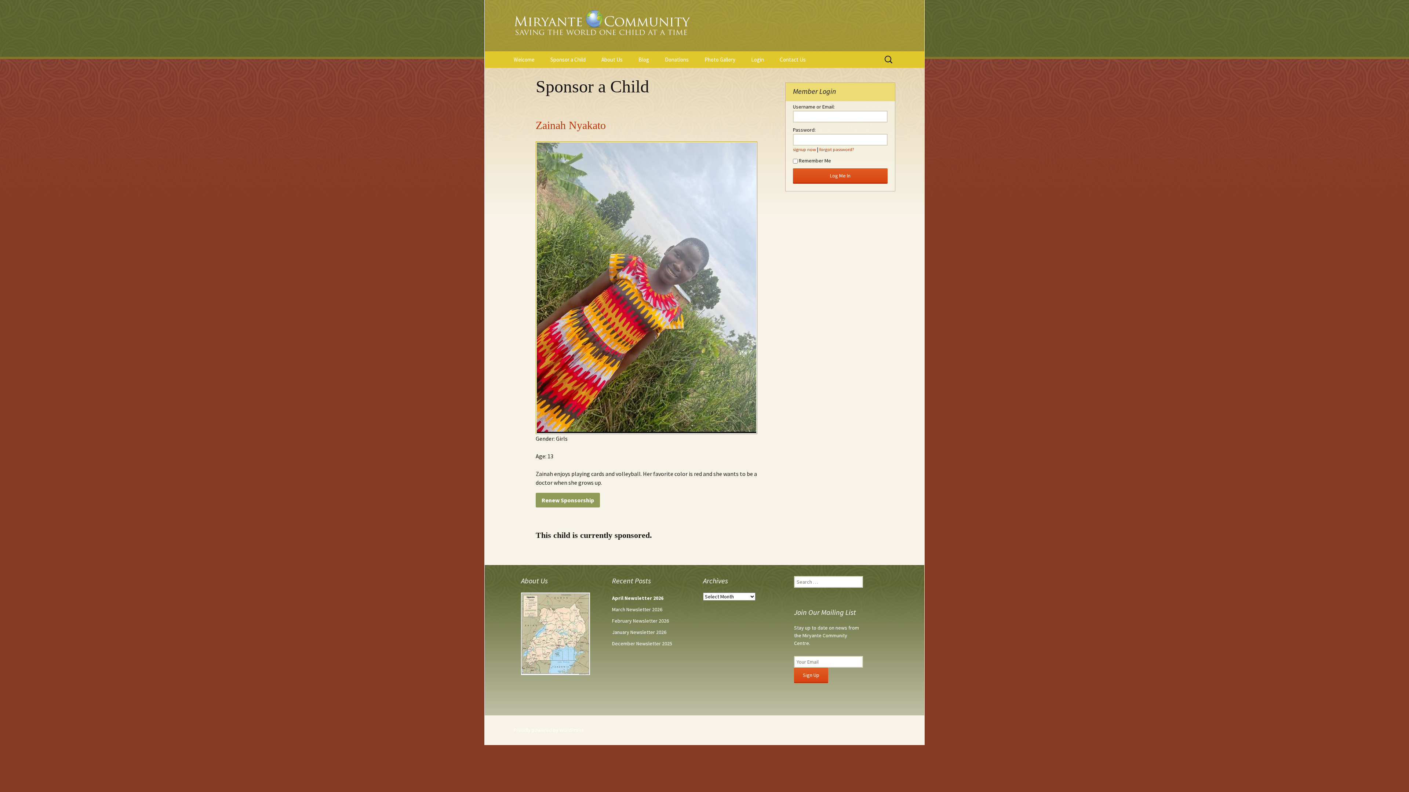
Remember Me (815, 160)
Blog (643, 59)
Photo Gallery (719, 59)
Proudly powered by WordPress (549, 730)
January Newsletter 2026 (639, 632)
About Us (612, 59)
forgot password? (836, 149)
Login (757, 59)
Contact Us (793, 59)
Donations (677, 59)
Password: (804, 129)
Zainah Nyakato (571, 125)
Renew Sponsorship (568, 500)
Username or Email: (814, 106)
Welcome (524, 59)
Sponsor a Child (568, 59)
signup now (804, 149)
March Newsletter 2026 (637, 609)
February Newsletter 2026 (640, 620)
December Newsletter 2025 (642, 643)
